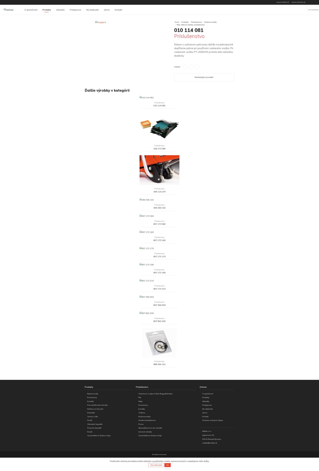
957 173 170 (159, 256)
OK (167, 465)
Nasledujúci (204, 77)
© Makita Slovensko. (159, 454)
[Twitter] (191, 67)
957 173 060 (159, 224)
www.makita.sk (282, 2)
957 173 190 (159, 272)
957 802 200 (159, 321)
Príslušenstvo (196, 22)
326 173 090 (159, 148)
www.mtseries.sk (298, 2)
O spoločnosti (30, 9)
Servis (107, 9)
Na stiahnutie (92, 9)
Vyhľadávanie (313, 10)
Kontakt (118, 9)
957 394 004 (159, 305)
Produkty (46, 9)
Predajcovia (75, 9)
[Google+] (197, 67)
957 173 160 (159, 240)
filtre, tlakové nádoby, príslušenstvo (191, 25)
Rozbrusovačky (210, 22)
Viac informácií (156, 465)
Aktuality (60, 9)
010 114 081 (159, 105)
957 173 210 (159, 289)
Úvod (177, 22)
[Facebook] (185, 67)
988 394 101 (159, 364)
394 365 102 (159, 208)
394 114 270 (159, 191)
